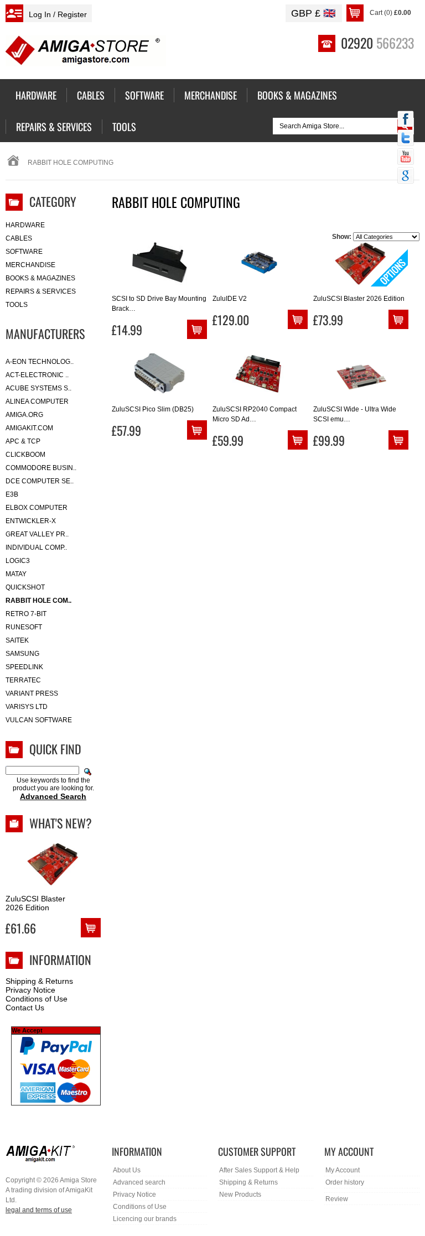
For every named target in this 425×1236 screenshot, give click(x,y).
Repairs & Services (41, 291)
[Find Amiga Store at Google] (405, 176)
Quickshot (25, 587)
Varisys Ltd (27, 707)
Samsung (22, 654)
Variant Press (32, 693)
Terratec (23, 680)
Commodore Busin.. (41, 468)
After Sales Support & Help (259, 1170)
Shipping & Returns (39, 981)
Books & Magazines (40, 278)
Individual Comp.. (36, 547)
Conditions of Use (37, 998)
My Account (342, 1170)
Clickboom (25, 454)
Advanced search (139, 1182)
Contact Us (25, 1007)
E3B (12, 494)
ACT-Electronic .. (37, 375)
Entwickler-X (31, 521)
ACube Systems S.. (38, 388)
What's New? (60, 823)
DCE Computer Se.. (40, 481)
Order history (344, 1182)
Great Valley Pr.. (37, 534)
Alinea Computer (37, 401)
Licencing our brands (145, 1219)
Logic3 (18, 561)
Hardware (25, 225)
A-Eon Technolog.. (40, 362)
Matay (16, 574)
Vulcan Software (39, 720)
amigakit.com (29, 428)
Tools (17, 305)
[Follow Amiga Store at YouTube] (405, 157)
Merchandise (30, 265)
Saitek (17, 640)
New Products (240, 1194)
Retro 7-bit (26, 614)
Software (24, 251)
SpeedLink (24, 667)
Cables (19, 238)
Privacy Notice (30, 989)
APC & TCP (23, 441)
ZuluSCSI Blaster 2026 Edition (35, 903)
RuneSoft (24, 627)
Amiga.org (24, 415)
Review (336, 1199)
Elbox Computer (37, 508)
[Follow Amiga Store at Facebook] (405, 120)
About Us (127, 1170)
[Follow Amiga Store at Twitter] (405, 138)
